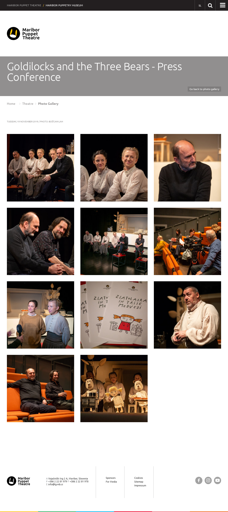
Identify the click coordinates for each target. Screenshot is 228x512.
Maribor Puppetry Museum (64, 5)
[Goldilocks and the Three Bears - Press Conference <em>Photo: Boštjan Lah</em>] (40, 167)
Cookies (138, 477)
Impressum (140, 485)
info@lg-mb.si (55, 484)
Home (11, 103)
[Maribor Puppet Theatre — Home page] (23, 33)
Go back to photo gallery (204, 89)
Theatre (27, 103)
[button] (222, 5)
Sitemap (138, 481)
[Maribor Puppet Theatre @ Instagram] (208, 480)
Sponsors (111, 477)
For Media (111, 481)
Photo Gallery (48, 103)
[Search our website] (210, 5)
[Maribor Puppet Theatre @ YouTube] (217, 480)
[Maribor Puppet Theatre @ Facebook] (198, 480)
